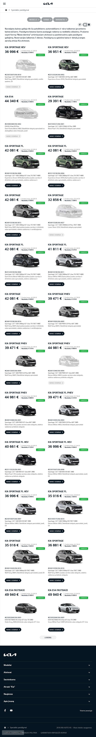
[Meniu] (4, 3)
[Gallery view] (85, 25)
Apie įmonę (9, 701)
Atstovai (8, 672)
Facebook (5, 710)
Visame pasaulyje (86, 710)
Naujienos (8, 694)
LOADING (48, 637)
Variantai (60, 19)
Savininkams (9, 679)
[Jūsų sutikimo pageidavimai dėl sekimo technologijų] (13, 732)
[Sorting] (80, 25)
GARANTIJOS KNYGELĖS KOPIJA (54, 733)
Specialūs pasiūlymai (20, 10)
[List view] (89, 25)
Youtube (11, 710)
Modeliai (8, 665)
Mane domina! (12, 87)
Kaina (46, 19)
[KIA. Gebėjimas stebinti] (10, 654)
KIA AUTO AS (6, 10)
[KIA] (48, 3)
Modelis (33, 19)
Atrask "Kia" (9, 686)
